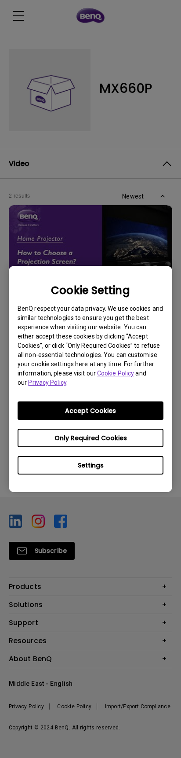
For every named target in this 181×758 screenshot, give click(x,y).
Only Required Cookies (90, 438)
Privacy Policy (47, 382)
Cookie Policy (115, 373)
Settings (91, 465)
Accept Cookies (90, 410)
